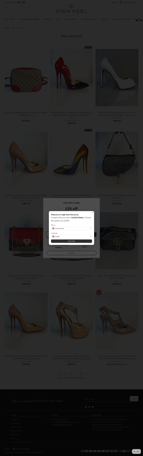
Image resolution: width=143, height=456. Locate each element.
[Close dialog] (93, 213)
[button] (71, 228)
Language (54, 233)
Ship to (53, 225)
